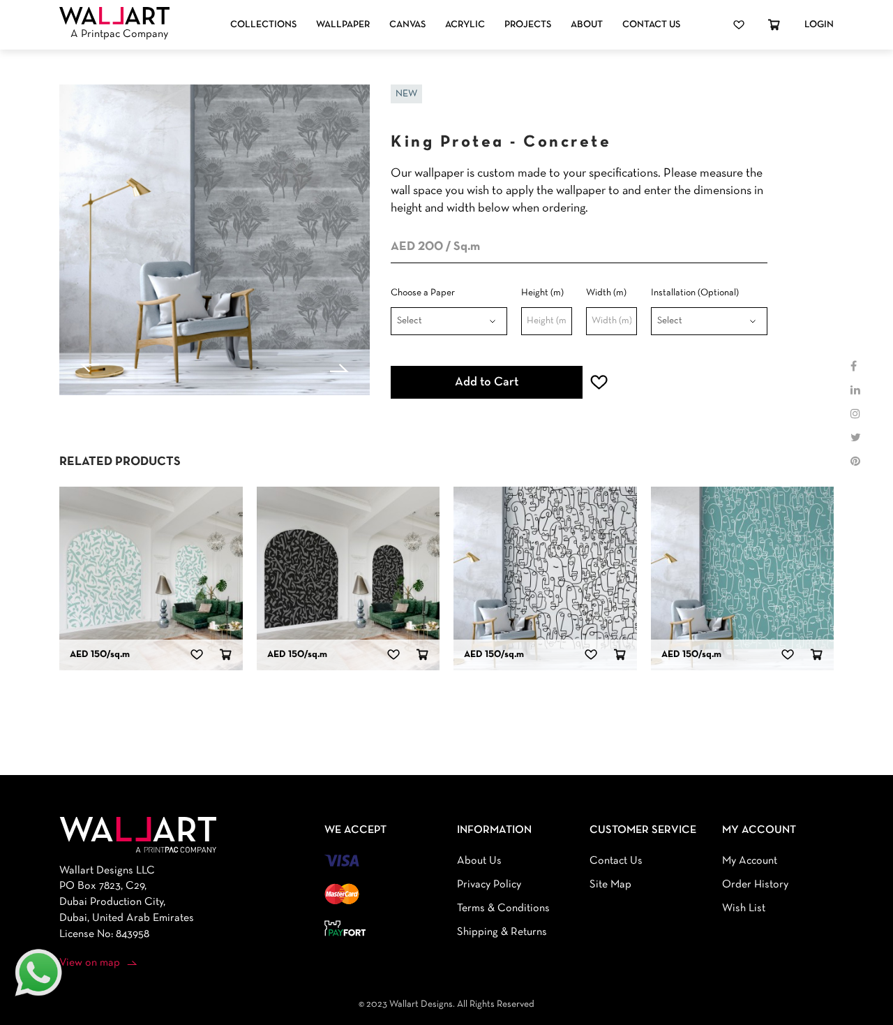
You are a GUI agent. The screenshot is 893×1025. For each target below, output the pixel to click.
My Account (749, 861)
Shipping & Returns (502, 932)
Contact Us (651, 24)
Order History (755, 885)
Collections (263, 24)
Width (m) (606, 292)
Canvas (407, 24)
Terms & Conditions (503, 908)
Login (819, 24)
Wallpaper (343, 24)
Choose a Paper (423, 292)
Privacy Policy (489, 885)
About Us (479, 861)
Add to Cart (486, 382)
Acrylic (465, 24)
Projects (527, 24)
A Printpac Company (119, 34)
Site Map (610, 885)
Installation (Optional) (695, 292)
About (587, 24)
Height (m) (542, 292)
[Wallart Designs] (114, 16)
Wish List (743, 908)
